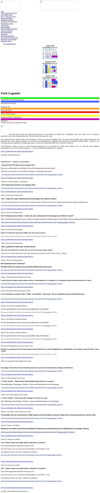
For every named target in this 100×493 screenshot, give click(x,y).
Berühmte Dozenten (7, 20)
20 (50, 55)
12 (48, 53)
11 (46, 53)
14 (52, 53)
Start (2, 11)
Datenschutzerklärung (7, 36)
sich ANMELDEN (6, 15)
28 (52, 56)
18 (46, 55)
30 (56, 56)
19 (48, 55)
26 (48, 56)
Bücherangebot (5, 27)
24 (43, 56)
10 (43, 53)
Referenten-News (6, 41)
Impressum (4, 34)
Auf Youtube (5, 25)
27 (50, 56)
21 (52, 55)
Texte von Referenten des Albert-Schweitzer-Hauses (17, 151)
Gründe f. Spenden (6, 31)
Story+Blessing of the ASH (9, 38)
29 (54, 56)
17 (43, 55)
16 (56, 53)
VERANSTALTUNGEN (9, 13)
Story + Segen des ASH (8, 16)
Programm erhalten (6, 18)
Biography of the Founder (9, 39)
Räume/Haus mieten (7, 23)
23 (56, 55)
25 (46, 56)
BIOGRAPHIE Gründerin (9, 29)
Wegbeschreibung (6, 32)
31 (43, 58)
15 (54, 53)
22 (54, 55)
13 (50, 53)
